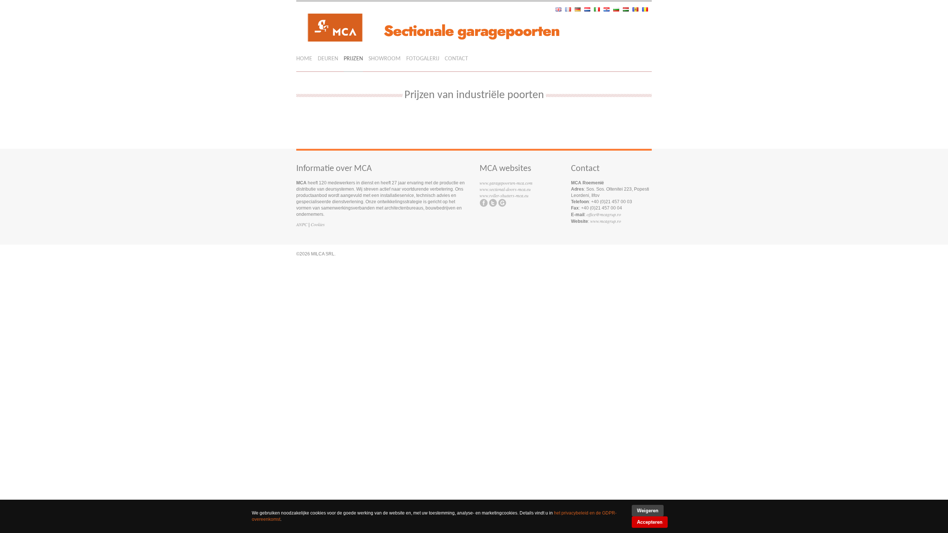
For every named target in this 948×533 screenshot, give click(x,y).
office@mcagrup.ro (604, 214)
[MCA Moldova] (637, 9)
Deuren (328, 59)
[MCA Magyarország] (627, 9)
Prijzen (353, 59)
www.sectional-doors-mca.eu (505, 189)
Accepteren (649, 522)
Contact (456, 59)
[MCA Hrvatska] (608, 9)
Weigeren (647, 510)
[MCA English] (560, 9)
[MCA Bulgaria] (618, 9)
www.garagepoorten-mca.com (506, 183)
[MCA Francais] (570, 9)
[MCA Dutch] (589, 9)
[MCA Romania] (647, 9)
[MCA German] (579, 9)
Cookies (318, 224)
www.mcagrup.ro (605, 221)
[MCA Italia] (599, 9)
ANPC (301, 224)
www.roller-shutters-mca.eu (504, 195)
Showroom (384, 59)
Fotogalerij (422, 59)
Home (304, 59)
